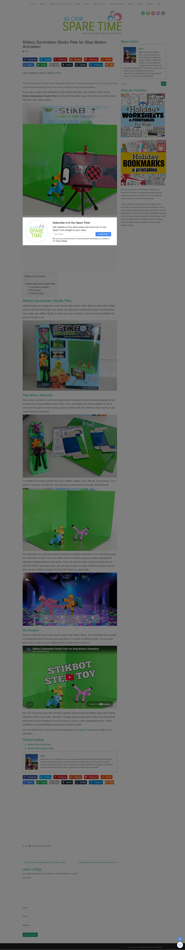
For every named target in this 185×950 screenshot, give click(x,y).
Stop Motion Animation (40, 287)
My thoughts (36, 290)
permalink (47, 846)
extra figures (79, 729)
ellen (26, 51)
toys (27, 846)
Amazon (49, 729)
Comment (27, 877)
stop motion (36, 846)
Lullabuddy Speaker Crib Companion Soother (96, 862)
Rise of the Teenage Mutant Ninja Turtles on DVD (45, 862)
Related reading (37, 293)
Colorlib (143, 947)
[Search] (163, 84)
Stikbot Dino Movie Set (39, 744)
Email (25, 916)
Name (26, 907)
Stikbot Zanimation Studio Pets (40, 283)
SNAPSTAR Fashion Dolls (41, 748)
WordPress (158, 947)
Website (26, 925)
